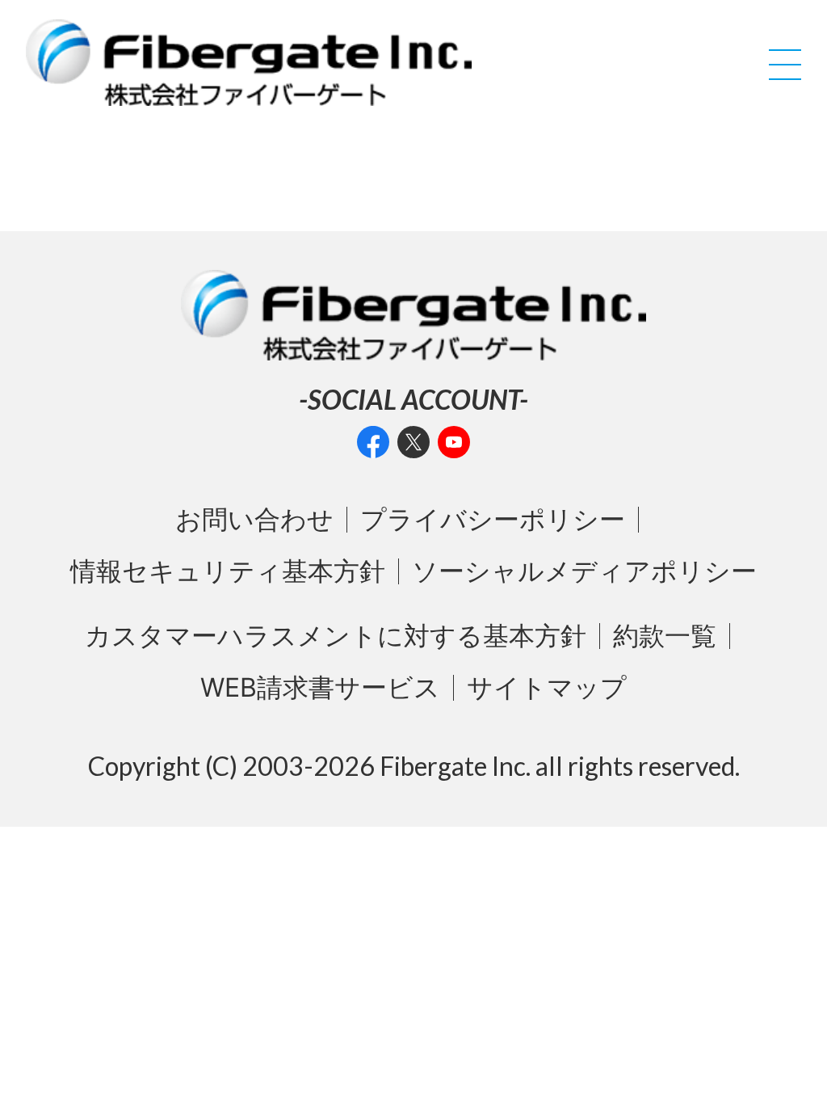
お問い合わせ (254, 520)
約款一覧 (664, 636)
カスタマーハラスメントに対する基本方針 (335, 636)
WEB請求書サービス (320, 688)
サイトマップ (547, 688)
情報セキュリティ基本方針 (227, 571)
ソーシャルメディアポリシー (584, 571)
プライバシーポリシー (492, 520)
